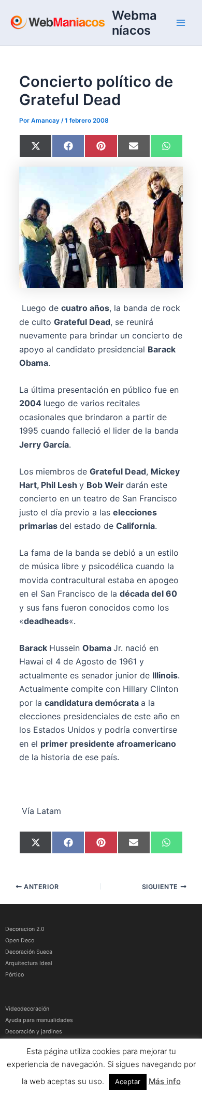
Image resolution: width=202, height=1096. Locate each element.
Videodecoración (27, 1008)
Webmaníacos (134, 23)
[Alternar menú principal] (181, 23)
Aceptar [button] (127, 1081)
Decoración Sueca (28, 952)
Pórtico (14, 974)
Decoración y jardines (33, 1031)
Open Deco (19, 940)
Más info (165, 1081)
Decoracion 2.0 (25, 929)
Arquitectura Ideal (28, 963)
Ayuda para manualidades (39, 1020)
